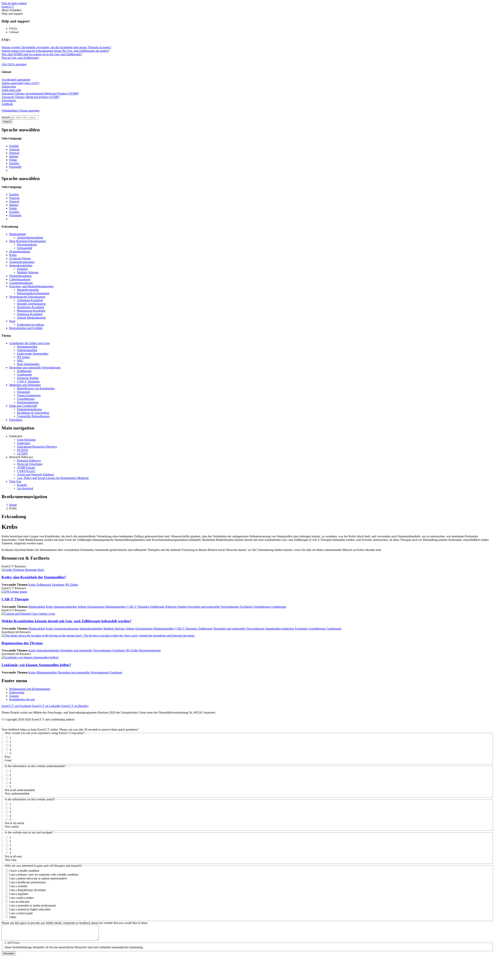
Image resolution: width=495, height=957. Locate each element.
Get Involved (25, 488)
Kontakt (22, 485)
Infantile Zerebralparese (31, 303)
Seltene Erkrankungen (91, 606)
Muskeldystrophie (28, 289)
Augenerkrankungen (21, 262)
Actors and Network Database (35, 474)
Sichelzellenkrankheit (30, 237)
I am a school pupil (20, 913)
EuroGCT (8, 6)
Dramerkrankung (19, 251)
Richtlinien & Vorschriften (33, 412)
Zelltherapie (24, 371)
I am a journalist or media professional (32, 905)
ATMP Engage (26, 467)
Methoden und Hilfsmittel (25, 385)
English (14, 146)
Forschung (15, 419)
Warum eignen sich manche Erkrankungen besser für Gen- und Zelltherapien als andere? (55, 50)
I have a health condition (24, 870)
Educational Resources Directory (37, 446)
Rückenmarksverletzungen (33, 293)
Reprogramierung (27, 402)
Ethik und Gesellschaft (23, 405)
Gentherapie (24, 374)
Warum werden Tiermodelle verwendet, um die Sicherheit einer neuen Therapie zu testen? (56, 47)
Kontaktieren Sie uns (22, 699)
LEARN (22, 453)
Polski (13, 159)
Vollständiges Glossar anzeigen (20, 110)
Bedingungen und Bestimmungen (29, 689)
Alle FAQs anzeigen (14, 64)
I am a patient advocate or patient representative (38, 878)
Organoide (23, 392)
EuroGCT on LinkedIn (46, 706)
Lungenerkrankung (21, 282)
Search (6, 117)
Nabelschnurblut (27, 350)
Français (14, 149)
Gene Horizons (26, 439)
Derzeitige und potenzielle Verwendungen (35, 367)
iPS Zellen (23, 357)
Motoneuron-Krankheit (31, 310)
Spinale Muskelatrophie (31, 317)
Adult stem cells (11, 90)
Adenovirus (9, 86)
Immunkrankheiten (20, 265)
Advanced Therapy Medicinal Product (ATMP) (30, 97)
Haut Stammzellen (28, 364)
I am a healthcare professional (27, 882)
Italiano (13, 156)
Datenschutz (16, 692)
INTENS (22, 450)
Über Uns (15, 481)
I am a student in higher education (29, 909)
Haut (12, 321)
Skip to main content (14, 3)
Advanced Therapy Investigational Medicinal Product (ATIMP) (40, 93)
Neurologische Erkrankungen (27, 296)
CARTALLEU (26, 471)
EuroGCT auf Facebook (16, 706)
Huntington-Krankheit (30, 307)
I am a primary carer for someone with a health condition (43, 874)
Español (14, 163)
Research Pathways (29, 460)
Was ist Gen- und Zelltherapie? (20, 57)
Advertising (9, 100)
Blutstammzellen (27, 346)
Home (13, 504)
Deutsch (14, 153)
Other (12, 917)
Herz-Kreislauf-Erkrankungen (27, 241)
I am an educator (19, 901)
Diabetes (22, 269)
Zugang (14, 695)
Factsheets (58, 584)
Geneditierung (25, 398)
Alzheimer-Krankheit (30, 300)
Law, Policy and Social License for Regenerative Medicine (53, 478)
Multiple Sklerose (27, 272)
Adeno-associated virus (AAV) (20, 83)
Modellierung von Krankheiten (36, 388)
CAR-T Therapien (28, 381)
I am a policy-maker (21, 897)
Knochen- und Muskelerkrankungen (31, 286)
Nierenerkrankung (20, 275)
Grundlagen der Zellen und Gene (29, 343)
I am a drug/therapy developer (27, 890)
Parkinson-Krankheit (29, 314)
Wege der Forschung (29, 464)
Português (15, 166)
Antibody (7, 104)
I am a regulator (18, 894)
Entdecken (23, 443)
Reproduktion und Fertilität (25, 328)
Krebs (13, 255)
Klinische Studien (28, 378)
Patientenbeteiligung (29, 409)
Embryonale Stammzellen (32, 353)
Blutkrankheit (17, 234)
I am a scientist (18, 886)
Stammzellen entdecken (279, 628)
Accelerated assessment (16, 79)
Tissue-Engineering (29, 395)
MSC (20, 360)
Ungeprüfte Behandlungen (33, 416)
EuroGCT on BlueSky (75, 706)
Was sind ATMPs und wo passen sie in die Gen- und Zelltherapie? (42, 54)
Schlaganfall (24, 248)
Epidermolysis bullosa (30, 324)
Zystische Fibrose (20, 258)
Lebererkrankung (19, 279)
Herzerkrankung (27, 244)
